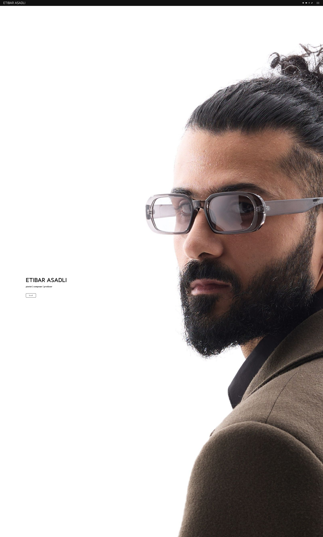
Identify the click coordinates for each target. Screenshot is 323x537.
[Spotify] (303, 3)
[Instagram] (309, 3)
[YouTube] (306, 3)
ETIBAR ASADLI (14, 3)
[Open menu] (318, 3)
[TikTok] (312, 3)
